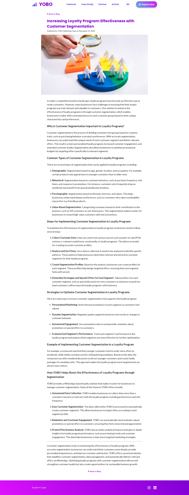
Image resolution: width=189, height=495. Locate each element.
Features (71, 4)
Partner (102, 4)
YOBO (45, 4)
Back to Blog (54, 14)
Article (115, 4)
